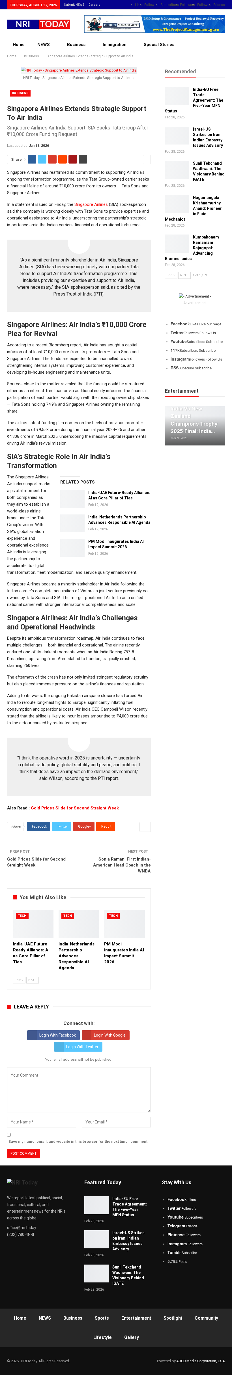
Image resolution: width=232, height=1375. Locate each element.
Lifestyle (102, 1337)
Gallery (131, 1337)
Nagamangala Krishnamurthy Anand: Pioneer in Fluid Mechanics (193, 208)
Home (19, 44)
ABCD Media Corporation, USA (200, 1361)
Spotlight (173, 1318)
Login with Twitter (82, 1047)
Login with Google (110, 1035)
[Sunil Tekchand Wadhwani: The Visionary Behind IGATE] (177, 170)
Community (206, 1318)
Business (76, 44)
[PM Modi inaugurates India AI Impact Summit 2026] (72, 548)
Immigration (114, 44)
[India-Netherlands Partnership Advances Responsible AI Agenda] (72, 523)
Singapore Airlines (91, 204)
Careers (94, 5)
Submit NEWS (74, 5)
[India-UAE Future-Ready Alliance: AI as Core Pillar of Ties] (72, 499)
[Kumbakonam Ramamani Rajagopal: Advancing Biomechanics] (177, 244)
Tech (22, 916)
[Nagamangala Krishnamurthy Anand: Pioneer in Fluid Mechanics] (177, 204)
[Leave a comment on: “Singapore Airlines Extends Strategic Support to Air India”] (147, 159)
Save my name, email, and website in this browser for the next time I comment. (78, 1141)
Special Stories (159, 44)
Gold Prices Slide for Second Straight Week (75, 808)
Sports (102, 1318)
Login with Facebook (57, 1035)
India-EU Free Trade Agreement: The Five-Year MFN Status (194, 100)
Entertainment (136, 1318)
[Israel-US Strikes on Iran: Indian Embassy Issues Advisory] (177, 136)
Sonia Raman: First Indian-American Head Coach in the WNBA (122, 865)
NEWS (43, 44)
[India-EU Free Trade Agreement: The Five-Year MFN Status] (177, 96)
